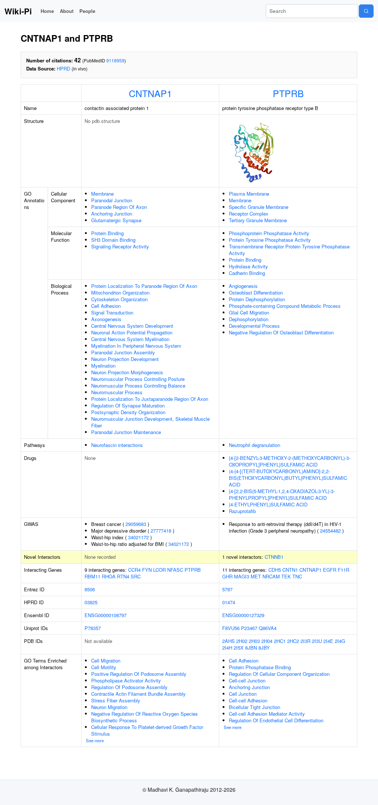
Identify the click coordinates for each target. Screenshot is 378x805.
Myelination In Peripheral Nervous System (136, 345)
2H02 (241, 640)
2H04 (266, 640)
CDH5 (274, 569)
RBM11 (92, 576)
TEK (286, 576)
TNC (297, 576)
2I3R (305, 640)
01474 (228, 602)
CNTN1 (290, 569)
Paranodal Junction (111, 200)
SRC (136, 576)
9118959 (115, 60)
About (66, 10)
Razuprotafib (242, 511)
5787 (227, 589)
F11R (343, 569)
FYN (147, 569)
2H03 (254, 640)
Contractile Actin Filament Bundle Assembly (138, 693)
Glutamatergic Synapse (116, 220)
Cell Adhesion (106, 305)
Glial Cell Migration (249, 312)
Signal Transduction (112, 312)
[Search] (366, 11)
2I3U (317, 640)
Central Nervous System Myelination (130, 339)
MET (256, 576)
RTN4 (123, 576)
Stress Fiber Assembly (115, 700)
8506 (90, 589)
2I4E (328, 640)
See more (95, 740)
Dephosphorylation (248, 319)
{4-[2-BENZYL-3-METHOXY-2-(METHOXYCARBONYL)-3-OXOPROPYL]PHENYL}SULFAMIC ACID (289, 461)
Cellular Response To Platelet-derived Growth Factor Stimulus (147, 730)
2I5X (239, 647)
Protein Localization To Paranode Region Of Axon (144, 285)
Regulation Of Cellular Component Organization (279, 673)
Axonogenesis (106, 319)
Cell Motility (103, 667)
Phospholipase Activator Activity (126, 680)
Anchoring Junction (111, 213)
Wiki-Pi (18, 11)
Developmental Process (254, 325)
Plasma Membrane (249, 193)
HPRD (63, 68)
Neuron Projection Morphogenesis (127, 372)
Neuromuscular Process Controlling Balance (138, 385)
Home (47, 10)
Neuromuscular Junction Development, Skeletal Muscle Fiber (150, 422)
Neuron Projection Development (125, 358)
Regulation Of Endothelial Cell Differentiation (276, 720)
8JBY (264, 647)
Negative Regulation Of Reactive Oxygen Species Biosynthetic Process (144, 717)
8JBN (251, 647)
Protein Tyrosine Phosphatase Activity (270, 239)
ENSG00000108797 (106, 615)
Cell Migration (105, 660)
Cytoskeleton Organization (119, 299)
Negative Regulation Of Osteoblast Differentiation (281, 332)
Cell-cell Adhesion (248, 700)
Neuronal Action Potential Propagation (131, 332)
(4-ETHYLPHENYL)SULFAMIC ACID (268, 504)
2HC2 (293, 640)
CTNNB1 (274, 556)
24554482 (330, 530)
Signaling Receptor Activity (120, 246)
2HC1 (280, 640)
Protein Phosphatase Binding (260, 667)
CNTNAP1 (150, 93)
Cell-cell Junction (247, 680)
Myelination (103, 365)
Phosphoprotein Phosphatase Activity (269, 233)
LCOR (159, 569)
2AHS (228, 640)
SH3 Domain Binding (113, 239)
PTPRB (288, 93)
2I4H (227, 647)
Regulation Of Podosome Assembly (129, 687)
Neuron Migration (109, 707)
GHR (227, 576)
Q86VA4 (267, 628)
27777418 (161, 530)
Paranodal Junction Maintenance (126, 432)
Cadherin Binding (247, 272)
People (87, 10)
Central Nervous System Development (132, 325)
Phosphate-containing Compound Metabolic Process (285, 305)
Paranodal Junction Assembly (123, 352)
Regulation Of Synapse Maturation (128, 405)
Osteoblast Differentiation (256, 292)
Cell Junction (243, 693)
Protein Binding (107, 233)
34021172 (138, 537)
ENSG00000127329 (243, 615)
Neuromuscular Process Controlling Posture (138, 378)
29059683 (136, 523)
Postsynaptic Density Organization (128, 412)
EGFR (329, 569)
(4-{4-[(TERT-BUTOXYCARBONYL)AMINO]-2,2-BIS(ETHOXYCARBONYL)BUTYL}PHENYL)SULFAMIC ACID (288, 478)
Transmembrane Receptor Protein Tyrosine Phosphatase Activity (289, 250)
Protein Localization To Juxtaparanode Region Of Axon (149, 398)
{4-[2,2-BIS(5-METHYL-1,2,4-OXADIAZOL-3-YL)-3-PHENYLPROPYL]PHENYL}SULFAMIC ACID (282, 494)
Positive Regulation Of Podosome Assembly (138, 673)
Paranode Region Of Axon (119, 206)
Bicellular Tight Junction (254, 707)
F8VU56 (231, 628)
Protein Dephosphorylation (257, 299)
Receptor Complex (248, 213)
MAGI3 (241, 576)
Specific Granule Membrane (258, 206)
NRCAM (271, 576)
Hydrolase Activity (248, 266)
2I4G (340, 640)
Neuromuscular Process (116, 392)
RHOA (109, 576)
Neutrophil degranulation (254, 444)
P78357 (93, 628)
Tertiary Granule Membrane (258, 220)
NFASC (175, 569)
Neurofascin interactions (117, 444)
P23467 (249, 628)
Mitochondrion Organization (120, 292)
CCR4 (134, 569)
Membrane (102, 193)
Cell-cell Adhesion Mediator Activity (267, 713)
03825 (91, 602)
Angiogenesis (243, 285)
